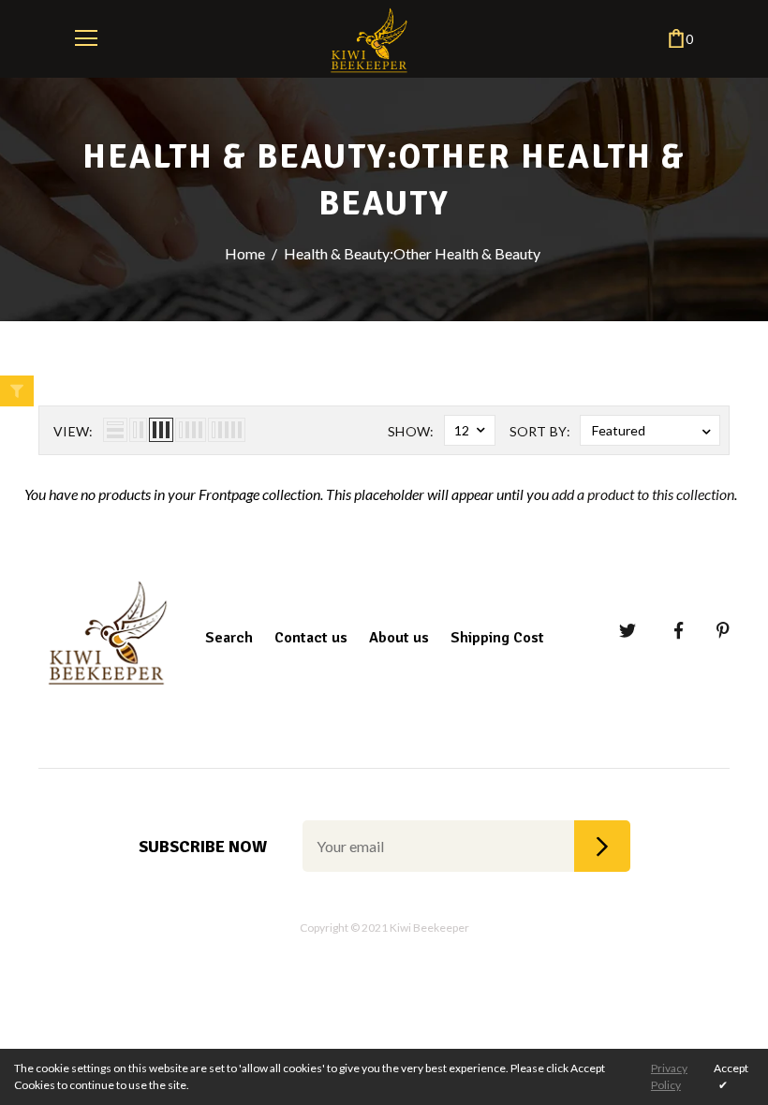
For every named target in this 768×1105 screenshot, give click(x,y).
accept (731, 1076)
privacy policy (669, 1076)
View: (73, 431)
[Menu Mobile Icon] (86, 38)
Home (245, 253)
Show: (411, 431)
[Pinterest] (713, 630)
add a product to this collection (643, 494)
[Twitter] (619, 630)
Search (229, 637)
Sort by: (540, 431)
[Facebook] (666, 630)
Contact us (310, 637)
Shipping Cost (497, 637)
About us (399, 637)
